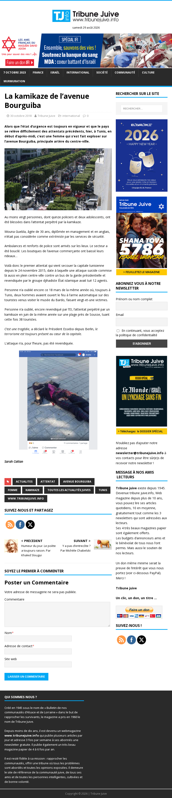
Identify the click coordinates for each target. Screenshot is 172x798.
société (102, 72)
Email (120, 315)
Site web (10, 659)
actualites (24, 481)
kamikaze (32, 490)
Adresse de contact (18, 646)
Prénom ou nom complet (134, 299)
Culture (148, 72)
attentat (48, 481)
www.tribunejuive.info (26, 498)
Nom (8, 633)
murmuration (14, 81)
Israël (55, 72)
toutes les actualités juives (68, 490)
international (78, 72)
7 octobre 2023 (14, 72)
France (38, 72)
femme (12, 490)
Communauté (125, 72)
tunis (103, 490)
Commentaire (14, 599)
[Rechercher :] (141, 108)
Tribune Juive (46, 116)
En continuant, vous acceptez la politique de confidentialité (140, 332)
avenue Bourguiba (77, 481)
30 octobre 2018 (21, 116)
